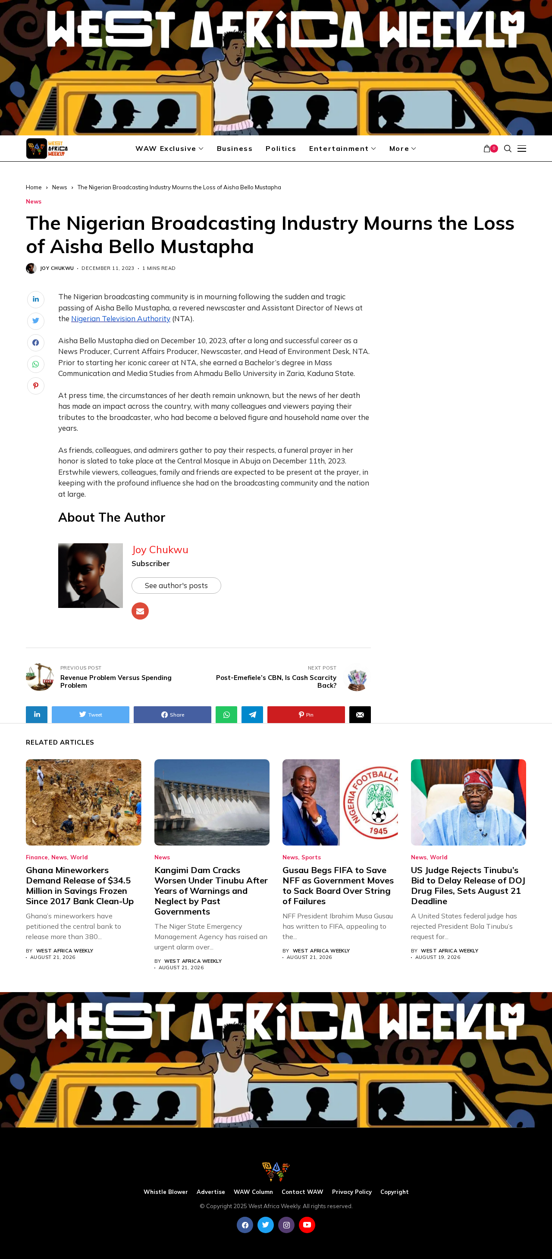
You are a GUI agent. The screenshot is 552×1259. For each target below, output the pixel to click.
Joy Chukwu (57, 268)
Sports (311, 857)
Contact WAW (302, 1192)
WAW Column (253, 1192)
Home (34, 187)
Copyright (394, 1192)
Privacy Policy (352, 1192)
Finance (37, 857)
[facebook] (245, 1225)
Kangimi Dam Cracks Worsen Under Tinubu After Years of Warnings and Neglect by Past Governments (211, 890)
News (59, 187)
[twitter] (265, 1225)
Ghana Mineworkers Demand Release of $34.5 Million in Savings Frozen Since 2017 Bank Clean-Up (80, 885)
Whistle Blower (166, 1192)
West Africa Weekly (65, 951)
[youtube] (307, 1225)
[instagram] (286, 1225)
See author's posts (176, 585)
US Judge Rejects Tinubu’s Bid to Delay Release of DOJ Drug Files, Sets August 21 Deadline (468, 885)
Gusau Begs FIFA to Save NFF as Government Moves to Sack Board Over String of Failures (338, 885)
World (79, 857)
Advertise (211, 1192)
